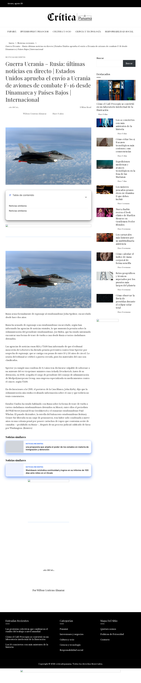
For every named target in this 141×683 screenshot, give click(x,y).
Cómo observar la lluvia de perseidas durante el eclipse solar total (125, 301)
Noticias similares (18, 206)
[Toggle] (86, 197)
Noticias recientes (15, 57)
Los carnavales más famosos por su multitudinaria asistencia (125, 239)
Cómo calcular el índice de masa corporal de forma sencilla (125, 258)
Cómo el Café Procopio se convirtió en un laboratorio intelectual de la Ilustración (115, 106)
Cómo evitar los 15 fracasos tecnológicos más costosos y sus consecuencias (125, 145)
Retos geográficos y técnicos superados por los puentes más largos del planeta (125, 279)
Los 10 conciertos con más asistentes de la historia (125, 124)
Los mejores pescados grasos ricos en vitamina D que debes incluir (125, 193)
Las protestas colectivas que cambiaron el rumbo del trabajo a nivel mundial (27, 630)
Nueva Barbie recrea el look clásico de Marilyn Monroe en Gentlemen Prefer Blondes (125, 217)
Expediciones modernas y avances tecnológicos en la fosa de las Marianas (125, 169)
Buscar (100, 58)
